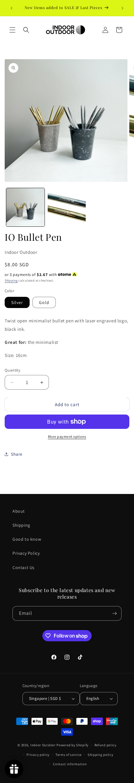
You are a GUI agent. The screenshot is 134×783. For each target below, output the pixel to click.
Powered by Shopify (72, 745)
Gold (44, 302)
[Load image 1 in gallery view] (25, 207)
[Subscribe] (114, 613)
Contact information (70, 764)
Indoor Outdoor (21, 252)
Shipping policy (100, 754)
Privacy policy (38, 754)
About (18, 511)
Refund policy (105, 745)
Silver (17, 302)
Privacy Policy (26, 553)
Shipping (11, 280)
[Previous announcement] (11, 8)
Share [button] (16, 454)
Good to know (26, 539)
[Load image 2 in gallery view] (67, 207)
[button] (12, 30)
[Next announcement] (122, 8)
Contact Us (23, 567)
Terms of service (68, 754)
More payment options (67, 436)
